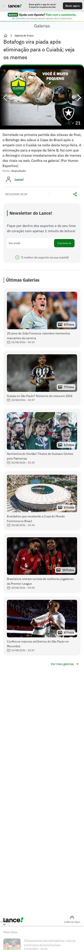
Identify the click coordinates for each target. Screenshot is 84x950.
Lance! (19, 179)
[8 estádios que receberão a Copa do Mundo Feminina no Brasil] (42, 500)
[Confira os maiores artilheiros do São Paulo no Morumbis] (42, 625)
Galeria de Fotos (24, 35)
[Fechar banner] (3, 6)
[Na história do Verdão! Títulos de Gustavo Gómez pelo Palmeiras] (42, 438)
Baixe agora (72, 5)
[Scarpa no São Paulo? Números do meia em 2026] (42, 378)
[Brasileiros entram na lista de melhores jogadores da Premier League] (42, 563)
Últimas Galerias (22, 280)
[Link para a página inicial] (5, 35)
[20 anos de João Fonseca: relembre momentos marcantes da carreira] (42, 317)
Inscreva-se (64, 243)
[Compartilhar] (75, 194)
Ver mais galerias (62, 664)
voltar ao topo (72, 921)
